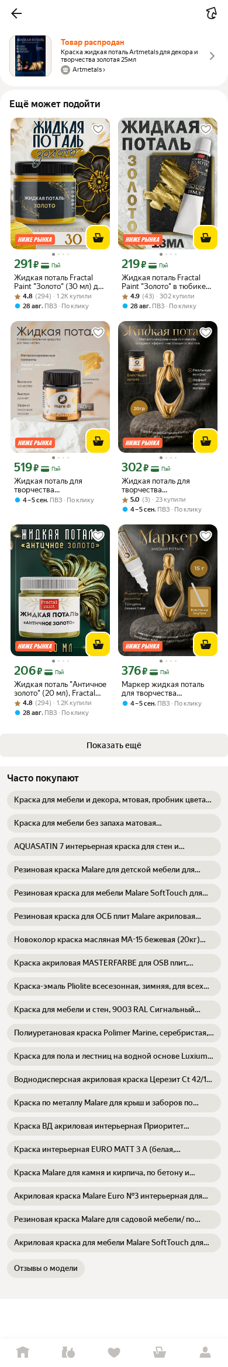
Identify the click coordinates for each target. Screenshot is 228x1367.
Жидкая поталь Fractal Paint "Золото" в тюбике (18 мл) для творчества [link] (164, 282)
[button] (16, 13)
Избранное (114, 1352)
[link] (114, 800)
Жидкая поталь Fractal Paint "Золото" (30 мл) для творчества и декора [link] (60, 282)
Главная (23, 1352)
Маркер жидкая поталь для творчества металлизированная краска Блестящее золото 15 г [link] (167, 688)
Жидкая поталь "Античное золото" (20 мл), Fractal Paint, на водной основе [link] (60, 688)
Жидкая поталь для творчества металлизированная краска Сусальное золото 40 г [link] (58, 485)
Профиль (205, 1352)
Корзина (159, 1352)
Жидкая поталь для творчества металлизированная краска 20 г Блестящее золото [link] (163, 485)
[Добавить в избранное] (98, 129)
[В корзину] (98, 238)
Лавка (68, 1352)
